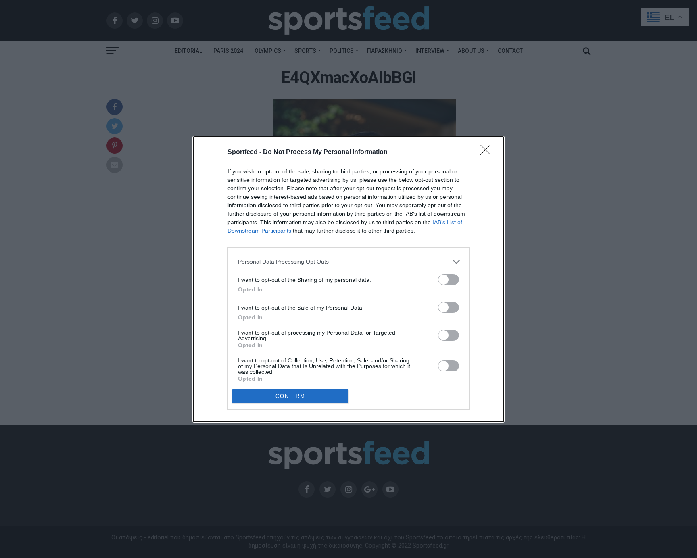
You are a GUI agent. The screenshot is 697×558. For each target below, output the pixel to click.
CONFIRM (290, 396)
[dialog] (348, 279)
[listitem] (348, 262)
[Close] (488, 152)
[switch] (448, 279)
